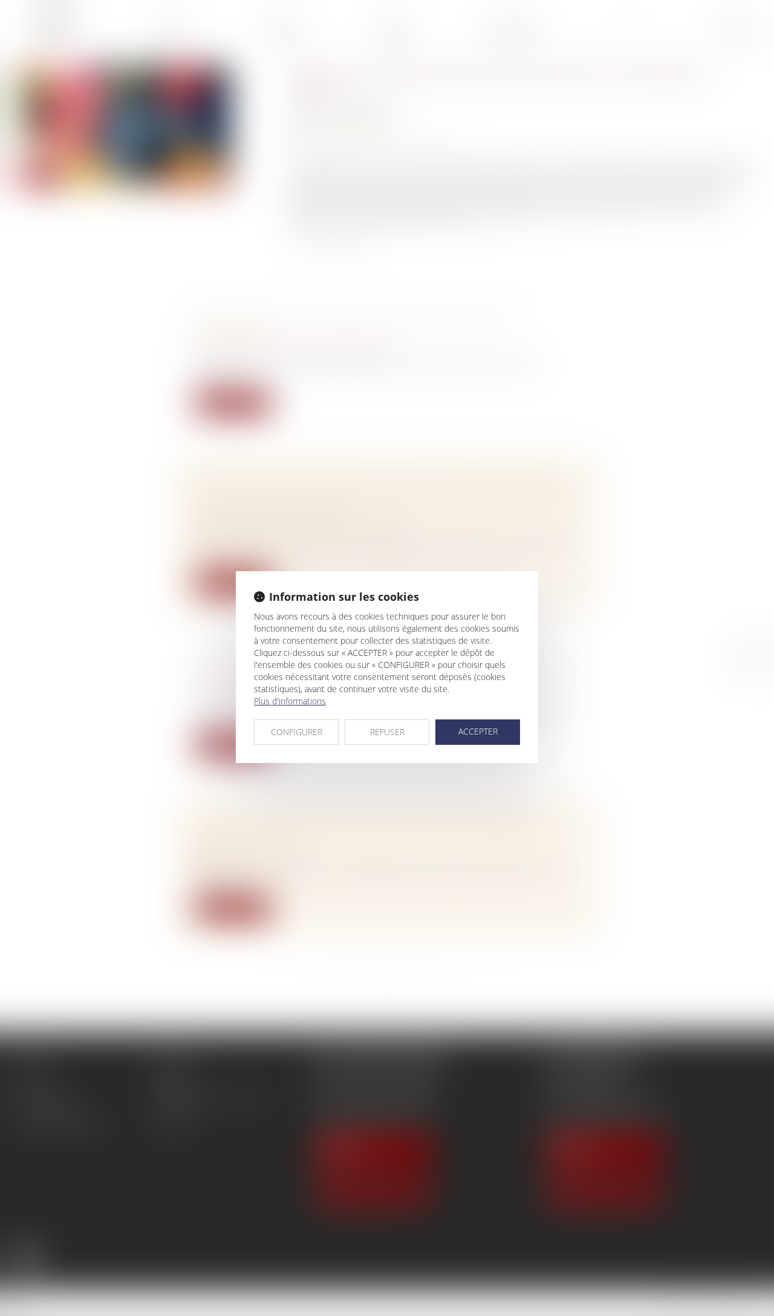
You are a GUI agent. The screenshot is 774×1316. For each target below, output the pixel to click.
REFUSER (387, 732)
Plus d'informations (290, 701)
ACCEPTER (478, 731)
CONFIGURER (296, 732)
